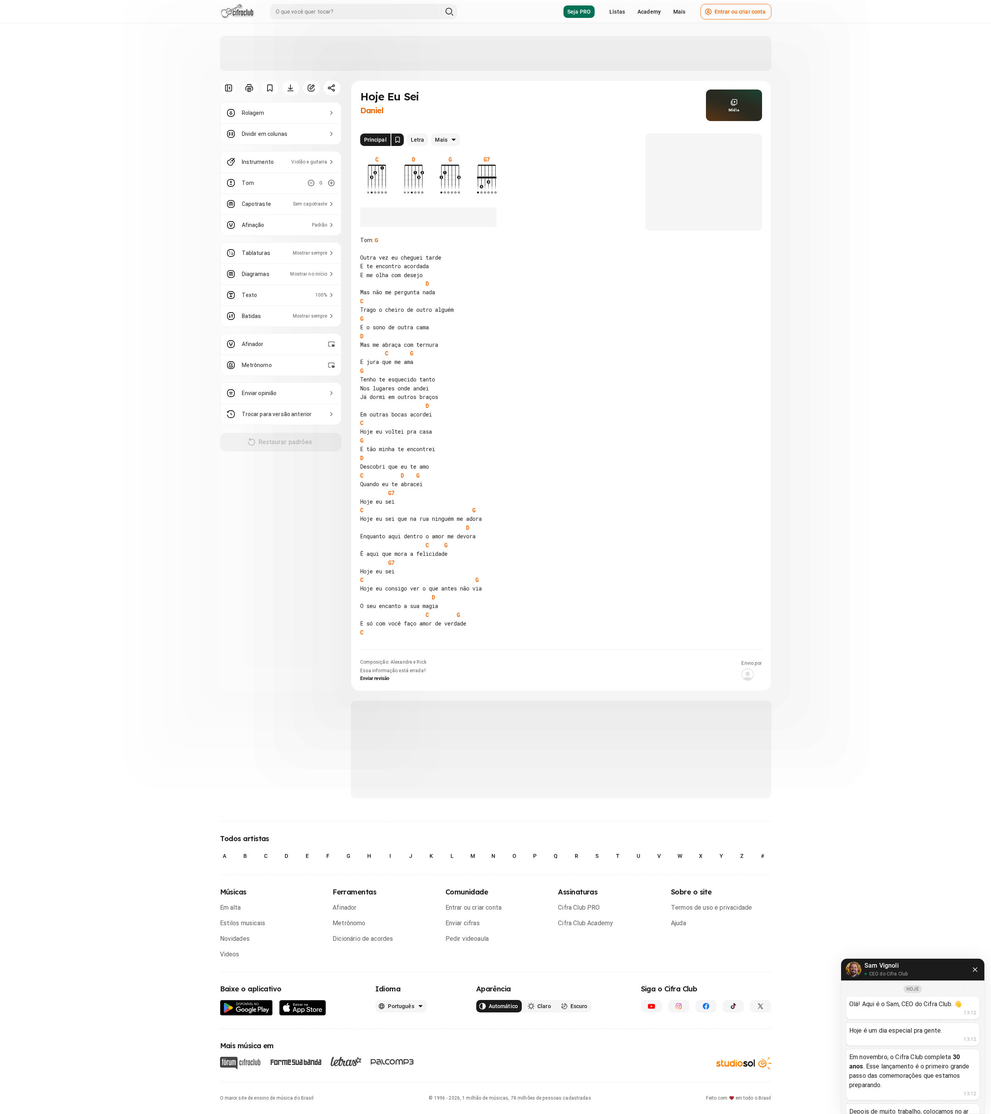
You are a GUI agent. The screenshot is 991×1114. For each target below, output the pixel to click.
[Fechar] (975, 969)
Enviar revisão (375, 678)
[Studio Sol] (743, 1063)
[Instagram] (678, 1006)
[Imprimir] (249, 88)
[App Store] (302, 1008)
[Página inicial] (237, 11)
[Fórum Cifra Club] (240, 1063)
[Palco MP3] (392, 1062)
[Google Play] (246, 1008)
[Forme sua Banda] (295, 1062)
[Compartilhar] (332, 88)
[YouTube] (651, 1006)
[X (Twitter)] (760, 1006)
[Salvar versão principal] (397, 140)
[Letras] (346, 1061)
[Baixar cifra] (290, 88)
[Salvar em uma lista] (270, 88)
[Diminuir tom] (311, 183)
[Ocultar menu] (229, 88)
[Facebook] (705, 1006)
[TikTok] (733, 1006)
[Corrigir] (311, 88)
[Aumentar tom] (331, 183)
